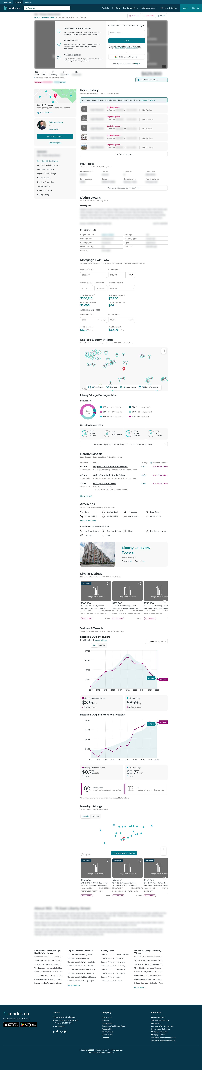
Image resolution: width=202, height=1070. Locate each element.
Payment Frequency (116, 282)
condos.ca (18, 2)
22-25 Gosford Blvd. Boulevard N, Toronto (151, 964)
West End (75, 17)
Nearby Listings (43, 195)
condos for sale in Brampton (113, 973)
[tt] (54, 1031)
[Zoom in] (163, 849)
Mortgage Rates (158, 1035)
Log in (138, 64)
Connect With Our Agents (162, 1026)
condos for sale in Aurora (111, 981)
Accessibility (107, 1029)
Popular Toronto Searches (80, 951)
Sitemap (105, 1038)
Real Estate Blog (158, 1017)
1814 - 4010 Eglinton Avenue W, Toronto (150, 960)
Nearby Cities (107, 951)
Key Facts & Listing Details (48, 165)
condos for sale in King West (80, 955)
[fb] (58, 1031)
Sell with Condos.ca (55, 136)
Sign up (144, 100)
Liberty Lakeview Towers (44, 17)
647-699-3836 (53, 129)
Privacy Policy (120, 48)
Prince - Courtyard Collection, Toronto (150, 972)
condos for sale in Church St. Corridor (83, 969)
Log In (185, 8)
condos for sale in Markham (113, 962)
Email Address (115, 32)
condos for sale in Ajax (110, 977)
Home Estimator (170, 8)
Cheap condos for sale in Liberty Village (51, 979)
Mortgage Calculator (45, 169)
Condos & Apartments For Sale (164, 1038)
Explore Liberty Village (46, 174)
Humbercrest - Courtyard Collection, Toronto (153, 979)
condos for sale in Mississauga (113, 966)
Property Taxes (113, 314)
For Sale (105, 8)
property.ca (8, 2)
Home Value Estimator (160, 1029)
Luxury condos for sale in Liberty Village (51, 983)
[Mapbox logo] (86, 389)
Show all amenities (88, 520)
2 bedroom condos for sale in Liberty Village (53, 957)
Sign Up (195, 8)
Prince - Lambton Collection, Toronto (149, 983)
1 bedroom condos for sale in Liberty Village (52, 960)
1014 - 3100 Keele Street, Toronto (147, 968)
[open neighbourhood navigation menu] (157, 8)
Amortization (99, 282)
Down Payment (114, 269)
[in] (62, 1031)
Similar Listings (43, 186)
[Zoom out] (163, 853)
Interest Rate (85, 282)
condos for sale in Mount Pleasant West (84, 977)
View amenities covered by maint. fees (124, 188)
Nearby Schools (43, 178)
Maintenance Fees (86, 314)
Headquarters (107, 1023)
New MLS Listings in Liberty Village (147, 952)
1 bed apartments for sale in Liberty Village (52, 968)
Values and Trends (45, 190)
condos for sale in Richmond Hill (115, 955)
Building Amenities (45, 182)
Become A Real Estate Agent (114, 1026)
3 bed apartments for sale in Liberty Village (52, 975)
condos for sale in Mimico (78, 958)
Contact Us (155, 1023)
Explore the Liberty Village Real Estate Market (47, 952)
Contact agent (55, 142)
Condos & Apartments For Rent (164, 1041)
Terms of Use (107, 1035)
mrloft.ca (28, 2)
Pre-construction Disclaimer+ (101, 1053)
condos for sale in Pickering (113, 969)
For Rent (116, 8)
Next (127, 41)
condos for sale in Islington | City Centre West (87, 981)
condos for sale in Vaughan (112, 958)
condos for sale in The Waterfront (82, 966)
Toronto (83, 17)
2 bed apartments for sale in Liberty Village (52, 972)
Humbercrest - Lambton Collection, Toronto (152, 975)
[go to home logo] (16, 1013)
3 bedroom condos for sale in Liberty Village (53, 964)
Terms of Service (132, 48)
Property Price (86, 269)
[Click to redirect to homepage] (12, 8)
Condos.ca (7, 1019)
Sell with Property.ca (160, 1020)
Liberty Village (64, 17)
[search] (47, 8)
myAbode (20, 1019)
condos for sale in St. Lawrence (81, 973)
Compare (135, 16)
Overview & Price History (47, 161)
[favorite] (108, 584)
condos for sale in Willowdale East (82, 962)
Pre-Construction (130, 8)
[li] (65, 1031)
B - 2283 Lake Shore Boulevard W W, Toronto (153, 957)
